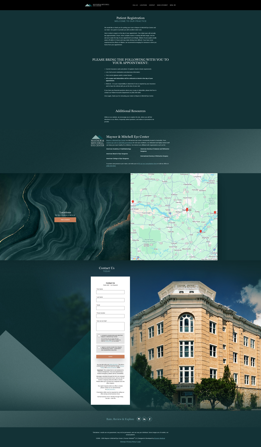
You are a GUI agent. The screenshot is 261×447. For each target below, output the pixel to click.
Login (139, 441)
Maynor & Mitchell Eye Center (116, 140)
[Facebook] (150, 419)
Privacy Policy (108, 341)
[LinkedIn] (144, 419)
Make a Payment (162, 5)
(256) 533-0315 (111, 166)
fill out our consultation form (147, 163)
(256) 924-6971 (111, 389)
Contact (152, 5)
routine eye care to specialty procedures (119, 142)
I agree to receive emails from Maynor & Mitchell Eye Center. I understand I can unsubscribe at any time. (111, 348)
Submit (110, 356)
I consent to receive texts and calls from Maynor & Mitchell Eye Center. (112, 338)
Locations (143, 5)
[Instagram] (139, 419)
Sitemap (123, 441)
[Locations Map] (173, 216)
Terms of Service (112, 367)
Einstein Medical (159, 438)
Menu (171, 5)
